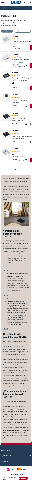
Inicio (2, 12)
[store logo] (16, 2)
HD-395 (15, 95)
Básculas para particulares (12, 12)
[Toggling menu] (2, 2)
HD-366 (15, 36)
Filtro (7, 31)
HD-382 (15, 131)
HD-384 (15, 113)
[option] (13, 83)
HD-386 (15, 73)
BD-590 (15, 54)
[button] (26, 47)
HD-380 (15, 149)
